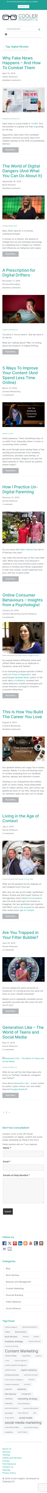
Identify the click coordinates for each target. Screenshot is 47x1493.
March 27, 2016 (9, 388)
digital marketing (28, 1370)
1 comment (7, 504)
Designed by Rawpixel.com (11, 119)
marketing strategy (27, 1398)
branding (25, 1336)
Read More (10, 150)
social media (25, 1417)
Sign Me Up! (23, 7)
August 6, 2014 (9, 722)
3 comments (8, 950)
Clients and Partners (12, 1458)
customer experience (20, 1360)
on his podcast (25, 907)
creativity (38, 1356)
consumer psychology (11, 1346)
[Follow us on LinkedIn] (20, 1243)
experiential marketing (30, 1375)
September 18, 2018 (11, 181)
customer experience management (15, 1365)
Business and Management (18, 1282)
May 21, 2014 (8, 1042)
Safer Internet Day (28, 549)
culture (7, 1360)
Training (6, 1455)
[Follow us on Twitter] (10, 1243)
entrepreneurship (12, 1375)
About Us (6, 1449)
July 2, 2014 (8, 826)
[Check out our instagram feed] (41, 1243)
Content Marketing (11, 391)
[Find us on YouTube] (31, 1243)
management (26, 1394)
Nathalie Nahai (22, 677)
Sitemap (6, 1470)
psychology (9, 1413)
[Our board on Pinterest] (15, 1243)
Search (39, 28)
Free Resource (9, 1464)
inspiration (8, 1389)
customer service (10, 1370)
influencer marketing (12, 1384)
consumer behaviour (34, 1341)
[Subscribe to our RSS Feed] (25, 1243)
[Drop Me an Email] (10, 1249)
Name (7, 1148)
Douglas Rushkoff (18, 1089)
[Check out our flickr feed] (4, 1249)
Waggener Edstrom (34, 655)
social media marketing (23, 1422)
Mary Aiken (13, 226)
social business (9, 1418)
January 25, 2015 (10, 610)
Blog (8, 1268)
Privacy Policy (9, 1473)
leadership (21, 1389)
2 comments (8, 395)
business (36, 1336)
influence (31, 1379)
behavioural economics (29, 1327)
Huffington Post (13, 1067)
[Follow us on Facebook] (4, 1243)
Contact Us (7, 1467)
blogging (7, 1332)
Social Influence (10, 501)
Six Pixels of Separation (19, 674)
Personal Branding (11, 284)
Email (7, 1161)
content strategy (11, 1356)
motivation (8, 1403)
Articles (6, 1461)
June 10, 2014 (8, 943)
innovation (27, 1384)
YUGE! (34, 123)
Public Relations (10, 77)
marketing (8, 1399)
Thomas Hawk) (29, 879)
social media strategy (31, 1427)
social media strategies (12, 1427)
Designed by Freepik (7, 433)
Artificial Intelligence (11, 1327)
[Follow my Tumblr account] (36, 1243)
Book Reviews (9, 185)
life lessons (10, 1394)
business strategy (14, 1341)
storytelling (9, 1432)
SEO (34, 1413)
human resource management (14, 1379)
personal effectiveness (31, 1408)
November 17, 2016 (11, 281)
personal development (11, 1408)
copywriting (26, 1356)
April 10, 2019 (8, 73)
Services (6, 1452)
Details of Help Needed (16, 1175)
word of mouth (22, 1432)
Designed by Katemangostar (10, 329)
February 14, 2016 (10, 497)
